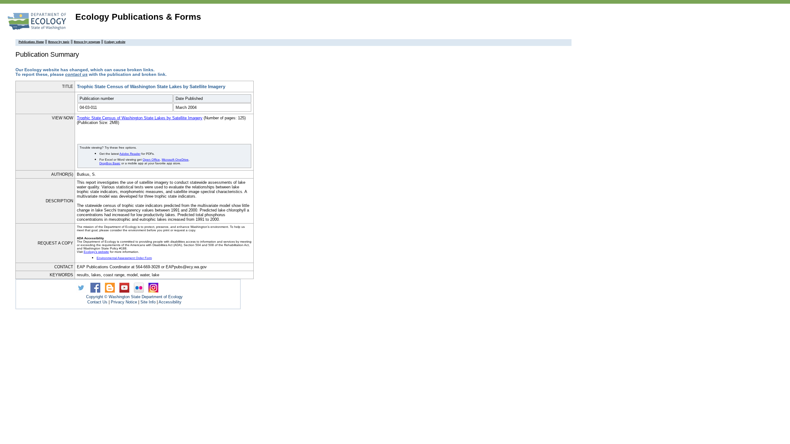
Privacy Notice (124, 302)
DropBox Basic (109, 163)
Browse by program (87, 41)
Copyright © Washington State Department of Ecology (134, 296)
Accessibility (170, 302)
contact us (76, 74)
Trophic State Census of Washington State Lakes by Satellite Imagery (139, 118)
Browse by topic (58, 41)
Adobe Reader (129, 153)
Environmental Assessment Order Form (124, 258)
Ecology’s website (96, 251)
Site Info (148, 302)
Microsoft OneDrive (175, 159)
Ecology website (114, 41)
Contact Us (97, 302)
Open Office (151, 159)
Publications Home (31, 41)
